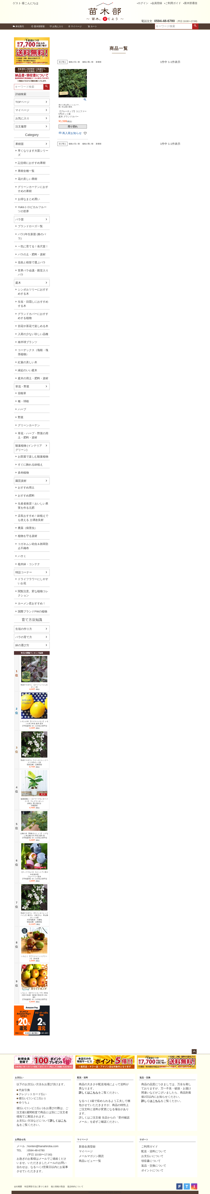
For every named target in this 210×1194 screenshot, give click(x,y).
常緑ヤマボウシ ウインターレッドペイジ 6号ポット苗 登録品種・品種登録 (34, 762)
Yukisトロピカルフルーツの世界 (32, 209)
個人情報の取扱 (58, 1186)
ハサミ (22, 556)
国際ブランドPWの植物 (32, 611)
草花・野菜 (22, 386)
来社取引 (20, 26)
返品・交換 (145, 1077)
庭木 (18, 282)
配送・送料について (153, 1151)
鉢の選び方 (22, 645)
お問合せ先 (20, 1139)
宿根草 (22, 393)
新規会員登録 (87, 1146)
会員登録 (157, 3)
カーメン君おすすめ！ (32, 603)
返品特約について (75, 1186)
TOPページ (22, 102)
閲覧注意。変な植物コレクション (33, 593)
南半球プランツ (27, 342)
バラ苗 (19, 219)
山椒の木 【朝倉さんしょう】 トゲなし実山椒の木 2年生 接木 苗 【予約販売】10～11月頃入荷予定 (34, 835)
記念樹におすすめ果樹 (32, 162)
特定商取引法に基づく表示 (36, 1186)
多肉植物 (23, 472)
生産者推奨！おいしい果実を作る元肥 (33, 505)
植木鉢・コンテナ (29, 564)
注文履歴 (20, 126)
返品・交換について (153, 1165)
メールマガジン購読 (91, 1156)
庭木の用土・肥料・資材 (33, 378)
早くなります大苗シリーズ (33, 152)
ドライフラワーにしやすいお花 (33, 581)
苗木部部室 (39, 26)
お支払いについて (152, 1156)
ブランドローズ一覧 (30, 226)
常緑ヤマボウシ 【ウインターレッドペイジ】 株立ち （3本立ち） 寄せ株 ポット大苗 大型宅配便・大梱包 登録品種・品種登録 (34, 917)
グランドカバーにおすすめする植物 (33, 316)
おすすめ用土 (26, 487)
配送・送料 (82, 1077)
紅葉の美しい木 (27, 362)
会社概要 (18, 1186)
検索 (195, 26)
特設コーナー (23, 572)
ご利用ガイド (173, 3)
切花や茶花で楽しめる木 (33, 326)
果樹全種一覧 (26, 170)
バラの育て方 (23, 637)
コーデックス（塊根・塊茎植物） (33, 352)
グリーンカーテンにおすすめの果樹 (33, 189)
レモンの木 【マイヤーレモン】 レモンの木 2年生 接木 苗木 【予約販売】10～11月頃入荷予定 (34, 723)
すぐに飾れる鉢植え (30, 464)
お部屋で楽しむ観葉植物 (33, 456)
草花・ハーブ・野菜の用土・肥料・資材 (33, 435)
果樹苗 (19, 143)
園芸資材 (20, 480)
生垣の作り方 (23, 628)
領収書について (151, 1160)
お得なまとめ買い (29, 199)
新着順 (98, 62)
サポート (144, 1139)
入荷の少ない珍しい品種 (33, 334)
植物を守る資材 (27, 536)
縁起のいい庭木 (27, 370)
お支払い (19, 1077)
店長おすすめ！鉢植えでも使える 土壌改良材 (33, 517)
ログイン (143, 3)
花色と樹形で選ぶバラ (32, 262)
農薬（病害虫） (27, 528)
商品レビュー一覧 (90, 1160)
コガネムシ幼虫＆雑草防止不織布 (33, 546)
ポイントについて (152, 1170)
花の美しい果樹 (27, 178)
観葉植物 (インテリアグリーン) (28, 447)
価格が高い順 (87, 62)
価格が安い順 (74, 62)
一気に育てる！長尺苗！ (33, 246)
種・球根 (23, 401)
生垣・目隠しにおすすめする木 (33, 303)
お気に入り (57, 26)
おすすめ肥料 (26, 495)
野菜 (20, 417)
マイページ (76, 26)
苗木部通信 (190, 3)
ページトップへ (194, 1051)
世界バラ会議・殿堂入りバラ (33, 272)
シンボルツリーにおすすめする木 (33, 291)
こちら (94, 1092)
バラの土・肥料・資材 (32, 254)
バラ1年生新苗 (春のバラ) (32, 236)
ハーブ (22, 409)
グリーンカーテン (29, 425)
